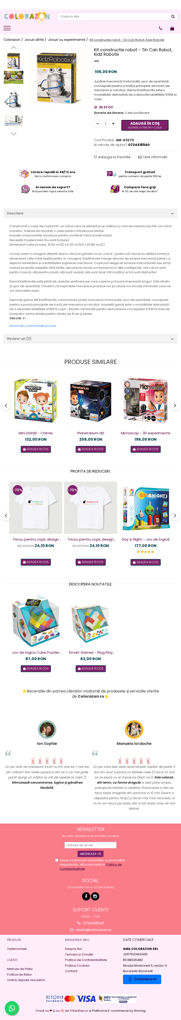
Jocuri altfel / (36, 39)
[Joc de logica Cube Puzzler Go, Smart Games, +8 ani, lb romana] (35, 620)
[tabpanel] (56, 76)
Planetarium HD (90, 433)
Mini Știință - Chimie (36, 433)
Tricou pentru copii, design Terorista (91, 539)
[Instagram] (95, 896)
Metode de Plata (20, 969)
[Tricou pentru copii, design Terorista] (90, 508)
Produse (14, 940)
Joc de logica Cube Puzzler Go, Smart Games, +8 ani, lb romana (36, 652)
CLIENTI (12, 960)
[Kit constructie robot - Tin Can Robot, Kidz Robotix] (56, 76)
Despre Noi (73, 949)
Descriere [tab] (15, 213)
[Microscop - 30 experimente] (145, 401)
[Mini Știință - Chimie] (35, 401)
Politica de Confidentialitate (86, 960)
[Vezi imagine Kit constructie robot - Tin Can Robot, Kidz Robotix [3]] (13, 121)
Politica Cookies (77, 966)
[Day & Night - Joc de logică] (145, 507)
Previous (13, 48)
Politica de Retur (19, 975)
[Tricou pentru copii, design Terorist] (35, 508)
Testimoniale (17, 949)
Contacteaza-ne (145, 979)
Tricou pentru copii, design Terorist (36, 539)
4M (96, 61)
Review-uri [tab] (19, 338)
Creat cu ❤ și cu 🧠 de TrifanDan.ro (62, 1010)
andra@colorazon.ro (93, 929)
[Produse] (8, 29)
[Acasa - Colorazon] (27, 16)
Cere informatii (154, 157)
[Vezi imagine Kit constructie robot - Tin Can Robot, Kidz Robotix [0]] (13, 60)
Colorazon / (14, 39)
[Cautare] (173, 17)
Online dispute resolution (26, 980)
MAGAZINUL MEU (77, 940)
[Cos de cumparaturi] (172, 28)
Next (13, 133)
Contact (71, 971)
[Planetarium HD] (90, 400)
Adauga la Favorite (113, 157)
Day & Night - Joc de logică (145, 539)
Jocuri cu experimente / (68, 39)
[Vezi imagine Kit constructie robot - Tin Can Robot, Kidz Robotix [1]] (13, 77)
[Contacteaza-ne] (160, 28)
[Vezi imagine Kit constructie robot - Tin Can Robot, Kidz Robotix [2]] (13, 101)
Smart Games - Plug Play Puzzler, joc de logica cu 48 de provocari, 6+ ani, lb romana (90, 652)
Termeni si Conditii (79, 954)
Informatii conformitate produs (32, 326)
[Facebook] (86, 896)
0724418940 (93, 923)
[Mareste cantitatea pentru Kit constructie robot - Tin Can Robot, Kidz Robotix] (113, 124)
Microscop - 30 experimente (145, 433)
